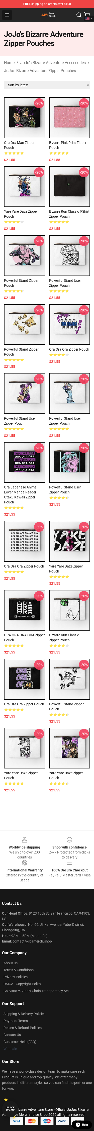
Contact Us (12, 1035)
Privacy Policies (16, 977)
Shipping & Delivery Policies (24, 1014)
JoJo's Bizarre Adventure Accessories (53, 62)
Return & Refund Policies (23, 1028)
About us (11, 963)
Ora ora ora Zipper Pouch (69, 349)
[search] (79, 15)
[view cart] (87, 15)
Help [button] (85, 1125)
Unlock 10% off (10, 1109)
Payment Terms (16, 1021)
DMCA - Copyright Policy (22, 984)
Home (9, 62)
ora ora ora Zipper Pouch (24, 566)
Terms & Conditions (19, 970)
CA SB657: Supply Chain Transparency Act (36, 991)
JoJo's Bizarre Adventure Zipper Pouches (40, 70)
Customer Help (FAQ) (20, 1042)
